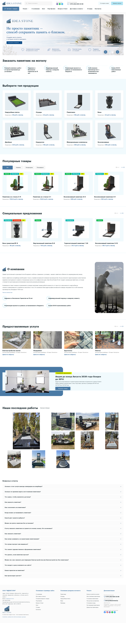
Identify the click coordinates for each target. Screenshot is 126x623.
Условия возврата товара (42, 598)
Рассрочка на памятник (93, 600)
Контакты (98, 8)
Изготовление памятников (93, 596)
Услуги (25, 8)
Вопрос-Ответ (63, 8)
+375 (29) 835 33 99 (76, 4)
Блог (43, 8)
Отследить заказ (104, 3)
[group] (17, 186)
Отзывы (89, 8)
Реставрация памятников (93, 605)
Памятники (63, 594)
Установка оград (91, 603)
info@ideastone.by (9, 598)
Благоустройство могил (93, 594)
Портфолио (51, 8)
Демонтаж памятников (92, 607)
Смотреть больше (45, 408)
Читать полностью (7, 292)
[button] (105, 52)
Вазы (61, 600)
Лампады (62, 603)
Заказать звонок (117, 3)
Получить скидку (63, 388)
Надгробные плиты (65, 598)
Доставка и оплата (76, 8)
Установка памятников (92, 598)
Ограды (62, 596)
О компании (36, 8)
